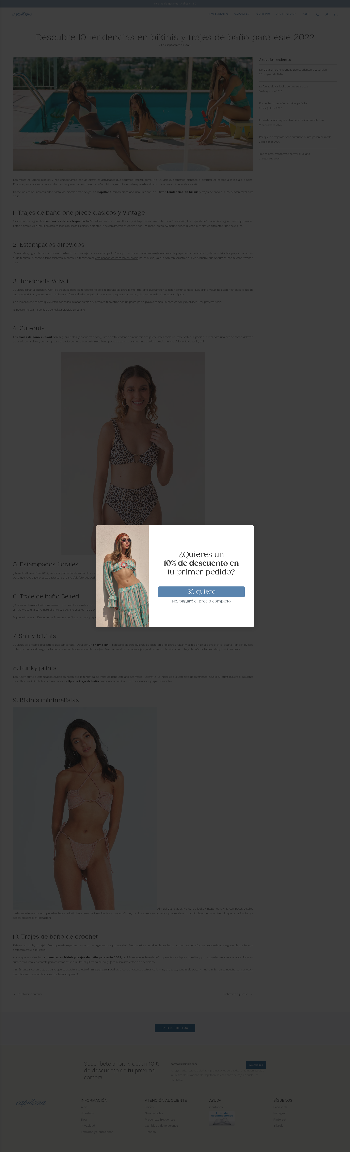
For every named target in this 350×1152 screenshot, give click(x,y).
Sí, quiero (201, 592)
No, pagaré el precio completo (201, 601)
